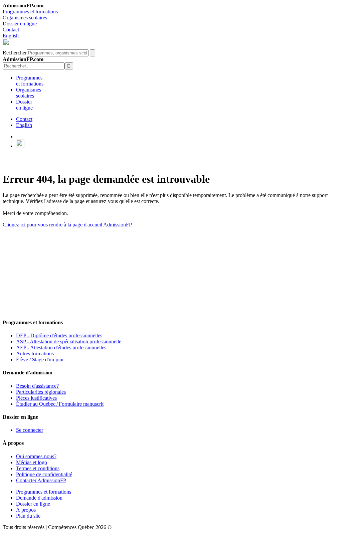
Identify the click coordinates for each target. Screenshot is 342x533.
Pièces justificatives (36, 398)
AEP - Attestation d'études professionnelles (61, 347)
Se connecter (29, 430)
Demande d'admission (39, 498)
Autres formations (35, 353)
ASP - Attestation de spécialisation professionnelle (68, 341)
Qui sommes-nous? (36, 456)
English (11, 35)
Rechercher (15, 52)
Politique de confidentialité (44, 474)
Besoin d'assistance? (37, 386)
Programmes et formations (30, 11)
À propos (26, 510)
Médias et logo (31, 462)
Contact (11, 29)
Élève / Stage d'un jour (40, 359)
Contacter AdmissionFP (41, 480)
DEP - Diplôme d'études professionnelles (59, 335)
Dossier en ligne (20, 23)
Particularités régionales (41, 392)
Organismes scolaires (25, 17)
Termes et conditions (37, 468)
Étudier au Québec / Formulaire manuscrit (60, 404)
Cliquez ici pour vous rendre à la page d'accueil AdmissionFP (67, 224)
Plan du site (28, 516)
